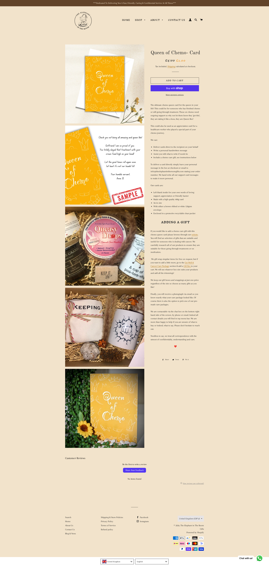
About (155, 20)
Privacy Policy (107, 521)
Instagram (144, 521)
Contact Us (176, 20)
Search (68, 517)
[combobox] (117, 561)
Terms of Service (108, 525)
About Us (69, 525)
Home (126, 20)
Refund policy (107, 529)
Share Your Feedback (134, 470)
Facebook (143, 517)
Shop (139, 20)
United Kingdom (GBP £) (189, 518)
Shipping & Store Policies (112, 517)
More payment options (175, 95)
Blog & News (70, 533)
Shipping (171, 66)
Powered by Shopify (195, 532)
